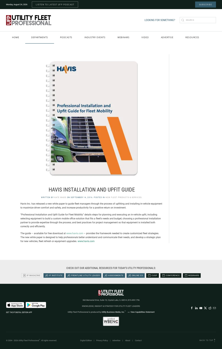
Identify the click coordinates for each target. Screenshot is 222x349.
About (127, 340)
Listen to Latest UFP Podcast (55, 4)
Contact (138, 340)
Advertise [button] (167, 37)
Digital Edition (86, 340)
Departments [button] (39, 37)
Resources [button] (192, 37)
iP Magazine (33, 275)
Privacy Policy (102, 340)
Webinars (123, 37)
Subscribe (205, 4)
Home (15, 37)
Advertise (116, 340)
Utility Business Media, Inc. (114, 312)
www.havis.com (74, 233)
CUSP (154, 275)
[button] (214, 340)
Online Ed (137, 275)
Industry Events (95, 37)
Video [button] (145, 37)
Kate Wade (60, 197)
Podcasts (66, 37)
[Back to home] (28, 20)
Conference (173, 275)
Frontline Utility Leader (85, 275)
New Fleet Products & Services (124, 197)
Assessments (115, 275)
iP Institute (56, 275)
